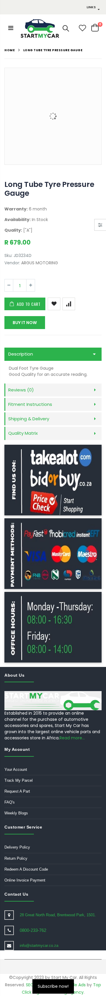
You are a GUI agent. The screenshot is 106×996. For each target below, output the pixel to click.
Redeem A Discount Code (26, 869)
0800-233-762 (33, 930)
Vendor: (12, 263)
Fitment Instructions (30, 404)
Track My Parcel (18, 780)
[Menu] (10, 28)
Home (9, 50)
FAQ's (9, 802)
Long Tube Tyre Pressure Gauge (49, 188)
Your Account (15, 769)
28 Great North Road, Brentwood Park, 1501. (58, 915)
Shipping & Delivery (28, 419)
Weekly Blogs (16, 813)
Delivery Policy (17, 847)
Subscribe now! (53, 986)
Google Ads (74, 985)
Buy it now (25, 323)
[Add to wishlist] (54, 304)
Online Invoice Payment (24, 880)
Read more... (72, 738)
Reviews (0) (21, 390)
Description (20, 354)
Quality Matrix (23, 433)
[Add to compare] (68, 304)
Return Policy (15, 858)
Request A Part (17, 791)
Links (91, 7)
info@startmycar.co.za (39, 945)
